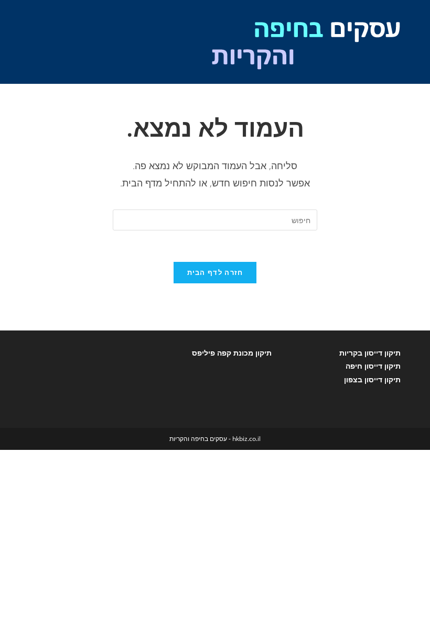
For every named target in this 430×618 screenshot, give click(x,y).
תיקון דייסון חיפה (373, 366)
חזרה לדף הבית (215, 272)
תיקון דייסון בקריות (370, 353)
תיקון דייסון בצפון (372, 379)
